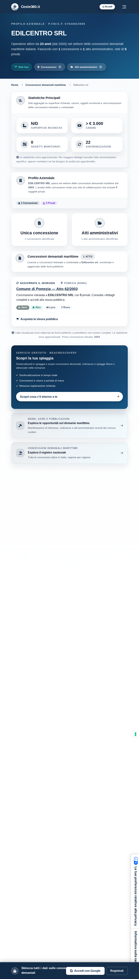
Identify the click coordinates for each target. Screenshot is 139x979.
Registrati (116, 970)
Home (14, 84)
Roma (66, 307)
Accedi (108, 6)
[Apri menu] (124, 6)
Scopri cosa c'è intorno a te (38, 396)
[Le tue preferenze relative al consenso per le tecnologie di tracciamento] (135, 734)
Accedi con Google (87, 970)
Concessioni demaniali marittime (46, 84)
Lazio (52, 307)
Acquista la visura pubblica (39, 319)
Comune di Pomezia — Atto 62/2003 (47, 289)
